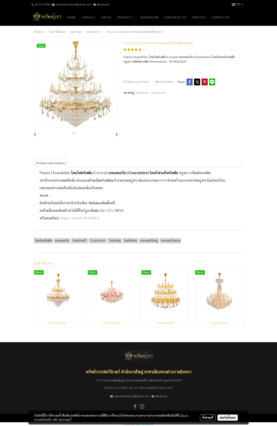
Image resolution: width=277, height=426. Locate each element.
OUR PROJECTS (175, 17)
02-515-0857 (137, 388)
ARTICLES (199, 17)
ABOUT (106, 17)
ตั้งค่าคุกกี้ (207, 417)
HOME (71, 17)
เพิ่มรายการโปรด (137, 82)
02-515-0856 (43, 4)
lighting (142, 92)
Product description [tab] (50, 163)
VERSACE (88, 17)
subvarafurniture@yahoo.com (73, 4)
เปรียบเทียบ (166, 82)
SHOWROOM (149, 17)
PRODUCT (124, 17)
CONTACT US (220, 17)
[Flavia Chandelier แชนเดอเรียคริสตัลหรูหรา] (76, 84)
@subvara (103, 4)
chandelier (158, 92)
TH (238, 4)
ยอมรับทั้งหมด (228, 417)
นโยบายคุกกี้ (64, 419)
